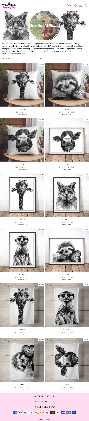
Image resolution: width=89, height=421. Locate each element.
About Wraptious (44, 401)
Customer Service (44, 396)
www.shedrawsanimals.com (13, 53)
